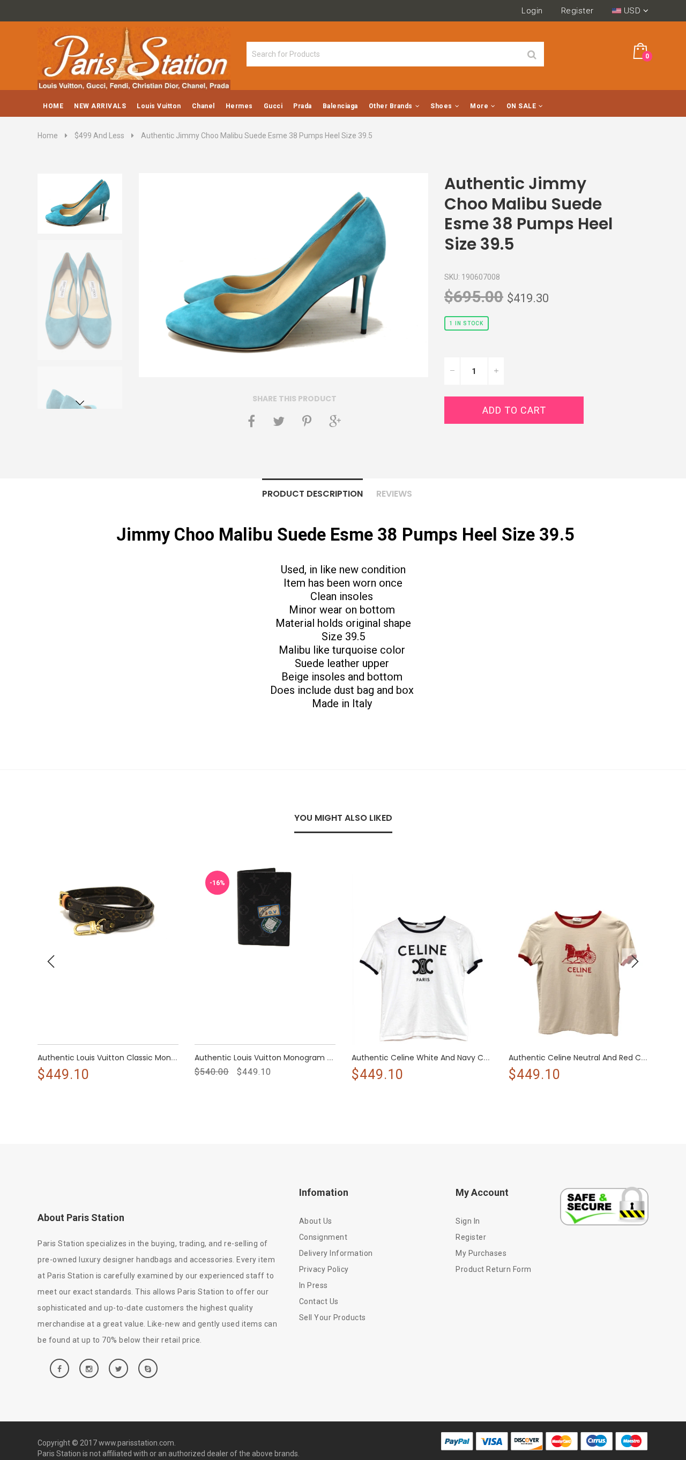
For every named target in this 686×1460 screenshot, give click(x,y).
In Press (313, 1285)
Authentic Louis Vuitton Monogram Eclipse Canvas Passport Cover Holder (331, 1057)
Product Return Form (494, 1269)
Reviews (394, 494)
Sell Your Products (332, 1317)
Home (48, 135)
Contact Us (319, 1301)
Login (532, 11)
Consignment (323, 1237)
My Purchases (481, 1253)
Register (577, 11)
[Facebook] (251, 421)
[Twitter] (279, 421)
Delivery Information (336, 1253)
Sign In (468, 1221)
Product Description (312, 494)
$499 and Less (99, 135)
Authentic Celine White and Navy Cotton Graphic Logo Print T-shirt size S (488, 1057)
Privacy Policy (324, 1269)
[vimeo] (306, 421)
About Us (315, 1221)
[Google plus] (335, 421)
